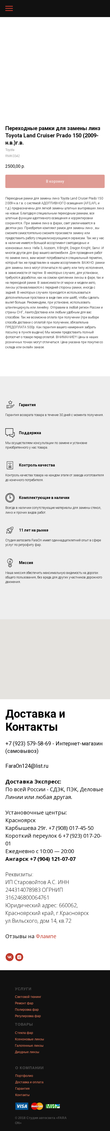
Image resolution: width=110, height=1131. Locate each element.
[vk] (10, 957)
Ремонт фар (24, 1003)
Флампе (46, 936)
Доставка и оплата (29, 1082)
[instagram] (19, 957)
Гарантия (22, 1088)
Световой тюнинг (28, 997)
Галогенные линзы (29, 1046)
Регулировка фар (28, 1016)
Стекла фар (24, 1033)
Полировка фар (27, 1010)
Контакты (22, 1095)
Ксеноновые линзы (29, 1039)
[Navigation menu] (9, 8)
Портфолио (24, 1076)
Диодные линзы (27, 1052)
